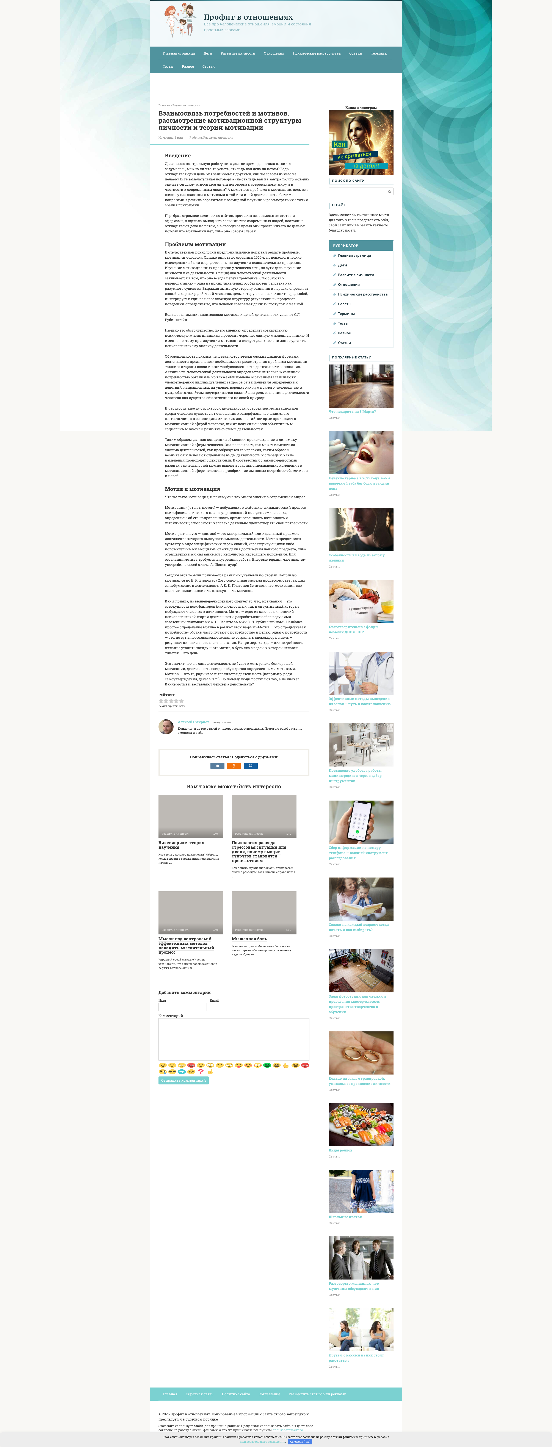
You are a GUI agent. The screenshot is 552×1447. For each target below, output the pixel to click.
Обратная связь (199, 1394)
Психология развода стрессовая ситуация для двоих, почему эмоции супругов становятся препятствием (259, 851)
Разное (188, 66)
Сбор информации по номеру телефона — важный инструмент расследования (358, 852)
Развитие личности (238, 53)
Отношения (274, 53)
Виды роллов (340, 1150)
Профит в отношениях (248, 17)
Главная (170, 1394)
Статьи (208, 66)
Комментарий (170, 1015)
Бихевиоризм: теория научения (181, 845)
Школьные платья (345, 1216)
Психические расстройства (317, 53)
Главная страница (179, 53)
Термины (379, 53)
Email (214, 1000)
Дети (208, 53)
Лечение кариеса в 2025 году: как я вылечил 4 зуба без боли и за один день (359, 483)
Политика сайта (236, 1394)
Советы (355, 53)
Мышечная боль (249, 938)
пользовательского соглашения (262, 1442)
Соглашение (269, 1394)
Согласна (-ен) (300, 1442)
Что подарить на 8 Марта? (352, 411)
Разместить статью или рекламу (317, 1394)
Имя (162, 1000)
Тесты (168, 66)
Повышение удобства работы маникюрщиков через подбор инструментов (355, 775)
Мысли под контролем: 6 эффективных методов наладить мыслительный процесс (186, 945)
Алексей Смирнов (193, 722)
